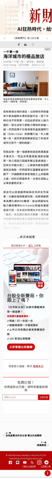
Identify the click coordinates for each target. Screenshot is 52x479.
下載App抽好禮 (29, 466)
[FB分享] (19, 45)
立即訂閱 (44, 397)
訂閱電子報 (46, 466)
